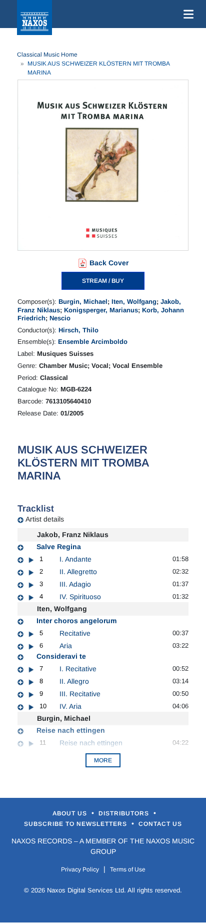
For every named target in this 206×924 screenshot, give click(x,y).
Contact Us (160, 823)
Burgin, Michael (83, 301)
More (103, 760)
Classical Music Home (47, 54)
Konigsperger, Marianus (101, 310)
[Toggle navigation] (186, 14)
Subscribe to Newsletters (76, 823)
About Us (70, 813)
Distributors (124, 813)
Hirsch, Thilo (78, 330)
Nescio (60, 318)
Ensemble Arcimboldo (93, 341)
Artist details (45, 519)
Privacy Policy (80, 869)
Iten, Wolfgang (134, 301)
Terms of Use (128, 869)
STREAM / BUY (103, 280)
